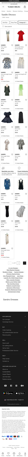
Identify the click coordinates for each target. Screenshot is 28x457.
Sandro (9, 11)
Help (3, 355)
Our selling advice (7, 345)
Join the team (6, 377)
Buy (3, 327)
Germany (22, 447)
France (4, 447)
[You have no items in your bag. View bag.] (25, 7)
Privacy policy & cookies (13, 404)
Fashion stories (6, 379)
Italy (16, 448)
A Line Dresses (13, 268)
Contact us (5, 361)
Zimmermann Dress (14, 292)
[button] (25, 7)
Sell (3, 340)
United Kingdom (9, 447)
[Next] (18, 263)
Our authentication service (10, 332)
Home (3, 11)
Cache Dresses (18, 272)
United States (17, 447)
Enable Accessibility (14, 1)
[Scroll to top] (24, 263)
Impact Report (6, 374)
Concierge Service (7, 322)
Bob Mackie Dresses (13, 270)
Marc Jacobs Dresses (13, 280)
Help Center (5, 359)
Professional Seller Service (10, 350)
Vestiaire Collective (9, 366)
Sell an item (5, 348)
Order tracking (6, 330)
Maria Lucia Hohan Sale (13, 282)
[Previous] (9, 263)
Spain (12, 448)
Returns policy (6, 335)
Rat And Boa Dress (13, 284)
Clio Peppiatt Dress (9, 276)
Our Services (6, 316)
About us (5, 369)
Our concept (6, 319)
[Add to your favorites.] (12, 45)
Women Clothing (18, 11)
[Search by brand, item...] (3, 6)
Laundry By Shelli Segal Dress (13, 278)
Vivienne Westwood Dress (13, 290)
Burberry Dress (7, 272)
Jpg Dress (20, 276)
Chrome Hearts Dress (13, 274)
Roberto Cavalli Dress (13, 286)
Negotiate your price (8, 171)
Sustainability (6, 372)
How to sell (5, 343)
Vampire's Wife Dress (13, 288)
